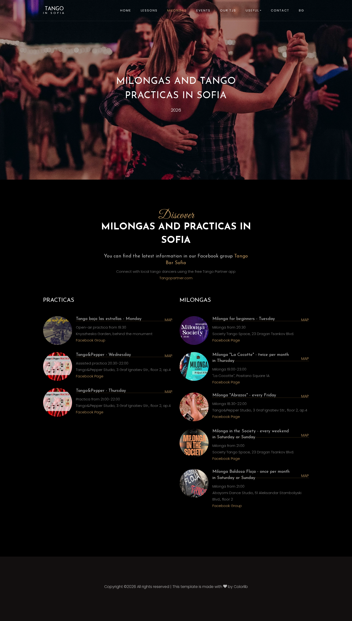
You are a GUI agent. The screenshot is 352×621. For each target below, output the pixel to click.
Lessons (149, 10)
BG (301, 10)
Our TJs (228, 10)
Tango (54, 10)
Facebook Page (89, 376)
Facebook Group (90, 340)
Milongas (177, 10)
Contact (280, 10)
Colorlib (241, 586)
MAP (168, 320)
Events (203, 10)
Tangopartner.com (176, 277)
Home (125, 10)
